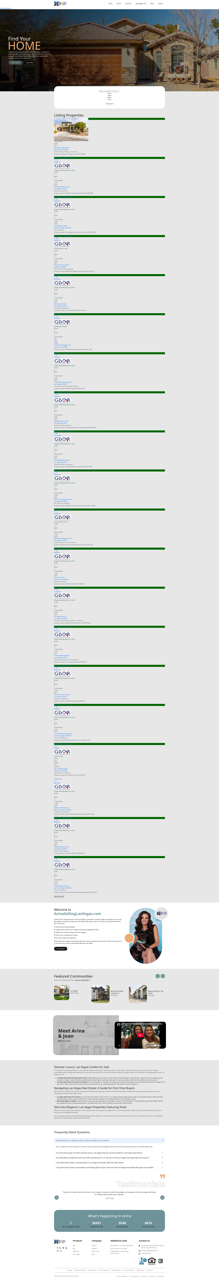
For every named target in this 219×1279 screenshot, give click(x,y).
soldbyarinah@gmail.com (149, 1250)
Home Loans (140, 1270)
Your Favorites (116, 1270)
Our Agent (76, 1254)
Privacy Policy (134, 1276)
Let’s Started (61, 949)
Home (110, 4)
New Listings (92, 1270)
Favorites (128, 4)
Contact (160, 4)
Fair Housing (144, 1276)
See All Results (58, 896)
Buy (74, 1248)
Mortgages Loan (141, 4)
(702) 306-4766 (146, 1253)
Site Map (69, 1270)
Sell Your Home (129, 1270)
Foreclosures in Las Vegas (119, 1248)
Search (119, 4)
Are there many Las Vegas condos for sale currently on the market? (82, 1140)
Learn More (30, 63)
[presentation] (158, 976)
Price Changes (103, 1270)
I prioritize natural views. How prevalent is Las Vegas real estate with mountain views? (90, 1162)
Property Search (80, 1270)
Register (94, 1248)
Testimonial (95, 1251)
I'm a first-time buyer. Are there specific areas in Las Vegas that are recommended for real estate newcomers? (99, 1153)
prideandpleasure (6, 8)
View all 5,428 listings (82, 980)
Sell (74, 1246)
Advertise (76, 1251)
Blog (152, 4)
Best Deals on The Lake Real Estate (122, 1246)
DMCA (152, 1276)
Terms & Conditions (122, 1276)
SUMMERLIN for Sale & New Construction (120, 1252)
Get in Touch (15, 63)
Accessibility (160, 1276)
